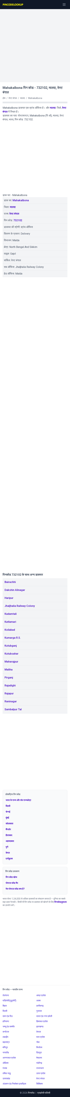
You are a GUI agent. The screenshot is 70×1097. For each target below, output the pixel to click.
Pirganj (9, 677)
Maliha (9, 669)
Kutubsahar (11, 653)
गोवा (38, 1042)
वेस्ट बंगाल (14, 213)
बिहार (5, 1005)
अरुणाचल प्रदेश (9, 1057)
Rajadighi (10, 685)
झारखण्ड (39, 1026)
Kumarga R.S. (13, 637)
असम (38, 1000)
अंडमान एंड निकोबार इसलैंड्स (14, 1083)
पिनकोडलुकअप (60, 902)
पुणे (7, 847)
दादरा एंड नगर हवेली (44, 1016)
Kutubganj (11, 645)
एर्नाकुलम (9, 858)
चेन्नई (8, 811)
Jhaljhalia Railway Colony (20, 605)
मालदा (53, 107)
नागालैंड (6, 1052)
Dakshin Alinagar (15, 590)
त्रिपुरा (39, 1052)
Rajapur (9, 693)
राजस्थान (40, 1068)
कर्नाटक (6, 1031)
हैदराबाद (9, 835)
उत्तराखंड (6, 1078)
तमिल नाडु (7, 1073)
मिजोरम (39, 1047)
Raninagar (11, 701)
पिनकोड (31, 1092)
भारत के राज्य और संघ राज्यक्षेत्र (18, 800)
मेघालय (39, 1057)
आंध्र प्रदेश (41, 995)
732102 (17, 220)
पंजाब (5, 1068)
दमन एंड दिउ (8, 1016)
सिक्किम (39, 1083)
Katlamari (10, 621)
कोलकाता (9, 823)
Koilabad (10, 629)
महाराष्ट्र (6, 1042)
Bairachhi (10, 582)
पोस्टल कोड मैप (12, 883)
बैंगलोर (8, 829)
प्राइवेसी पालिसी (43, 1092)
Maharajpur (11, 661)
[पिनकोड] (13, 4)
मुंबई (7, 817)
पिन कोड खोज (11, 877)
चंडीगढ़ (39, 1063)
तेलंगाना (6, 995)
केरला (38, 1031)
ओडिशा (5, 1063)
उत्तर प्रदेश (40, 1073)
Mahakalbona (21, 200)
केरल (8, 852)
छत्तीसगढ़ (40, 1005)
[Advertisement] (35, 44)
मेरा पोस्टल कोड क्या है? (15, 888)
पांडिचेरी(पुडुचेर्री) (9, 1000)
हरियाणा (6, 1021)
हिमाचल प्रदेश (42, 1021)
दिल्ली (8, 806)
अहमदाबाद (10, 841)
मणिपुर (5, 1047)
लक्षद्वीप (5, 1037)
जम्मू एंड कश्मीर (9, 1026)
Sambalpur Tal (13, 709)
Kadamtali (11, 613)
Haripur (9, 598)
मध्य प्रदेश (40, 1037)
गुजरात (39, 1011)
